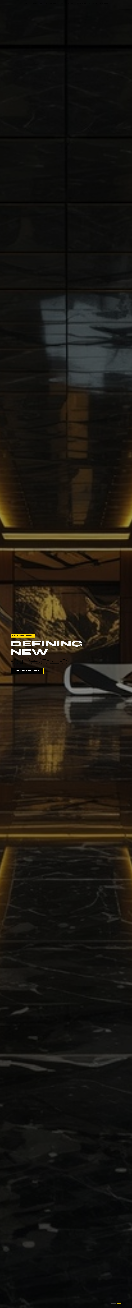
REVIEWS (43, 4)
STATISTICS (54, 4)
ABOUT (24, 4)
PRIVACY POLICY (67, 4)
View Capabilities (25, 671)
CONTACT (93, 4)
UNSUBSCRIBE (105, 4)
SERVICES (33, 4)
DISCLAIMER (81, 4)
